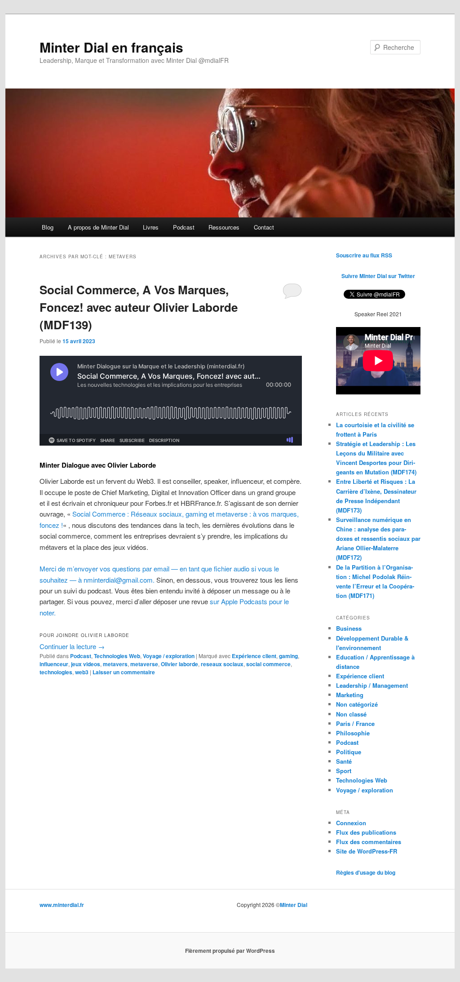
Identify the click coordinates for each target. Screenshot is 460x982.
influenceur (54, 664)
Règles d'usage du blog (365, 872)
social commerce (268, 664)
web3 (81, 672)
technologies (56, 672)
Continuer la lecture (72, 646)
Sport (343, 770)
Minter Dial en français (111, 47)
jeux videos (85, 664)
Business (349, 628)
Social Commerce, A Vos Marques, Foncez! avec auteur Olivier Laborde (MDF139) (139, 307)
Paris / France (355, 723)
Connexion (351, 822)
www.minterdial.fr (62, 905)
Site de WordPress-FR (366, 851)
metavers (115, 664)
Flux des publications (366, 832)
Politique (348, 752)
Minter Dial (293, 905)
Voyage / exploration (169, 656)
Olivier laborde (179, 664)
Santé (344, 761)
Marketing (349, 694)
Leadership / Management (372, 685)
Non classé (351, 714)
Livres (151, 227)
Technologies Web (117, 656)
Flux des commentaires (368, 841)
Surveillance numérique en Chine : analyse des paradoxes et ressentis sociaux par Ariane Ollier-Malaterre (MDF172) (378, 538)
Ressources (223, 227)
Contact (264, 227)
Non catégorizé (357, 704)
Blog (47, 227)
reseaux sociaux (222, 664)
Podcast (184, 227)
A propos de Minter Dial (98, 227)
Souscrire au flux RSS (364, 255)
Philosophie (353, 733)
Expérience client (254, 656)
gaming (288, 656)
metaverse (144, 664)
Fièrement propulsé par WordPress (230, 951)
